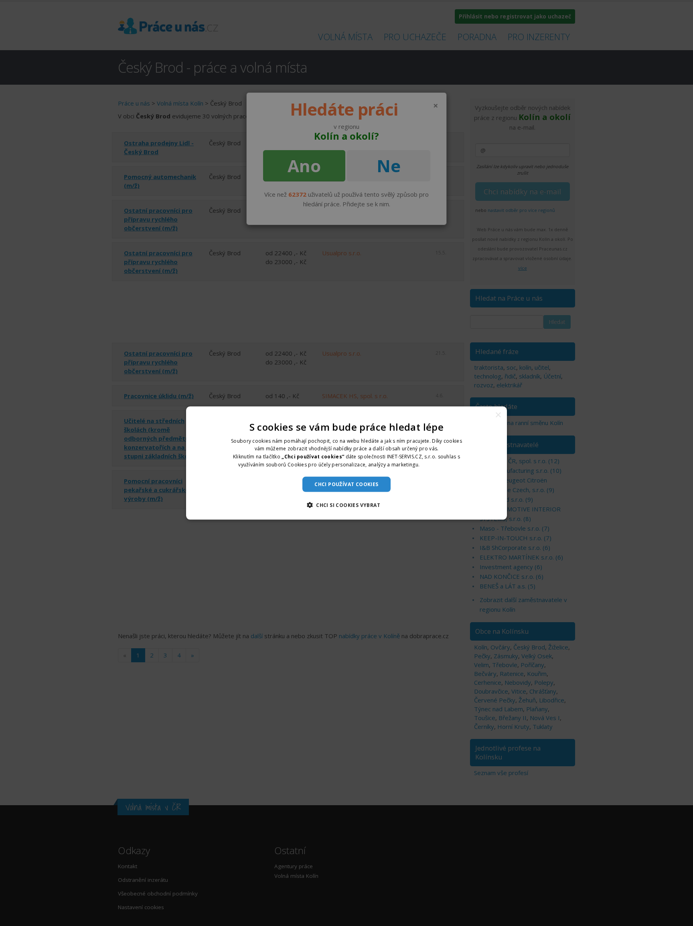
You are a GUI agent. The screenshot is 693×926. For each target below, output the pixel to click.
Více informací (438, 464)
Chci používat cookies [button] (346, 483)
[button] (346, 505)
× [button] (498, 415)
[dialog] (346, 463)
